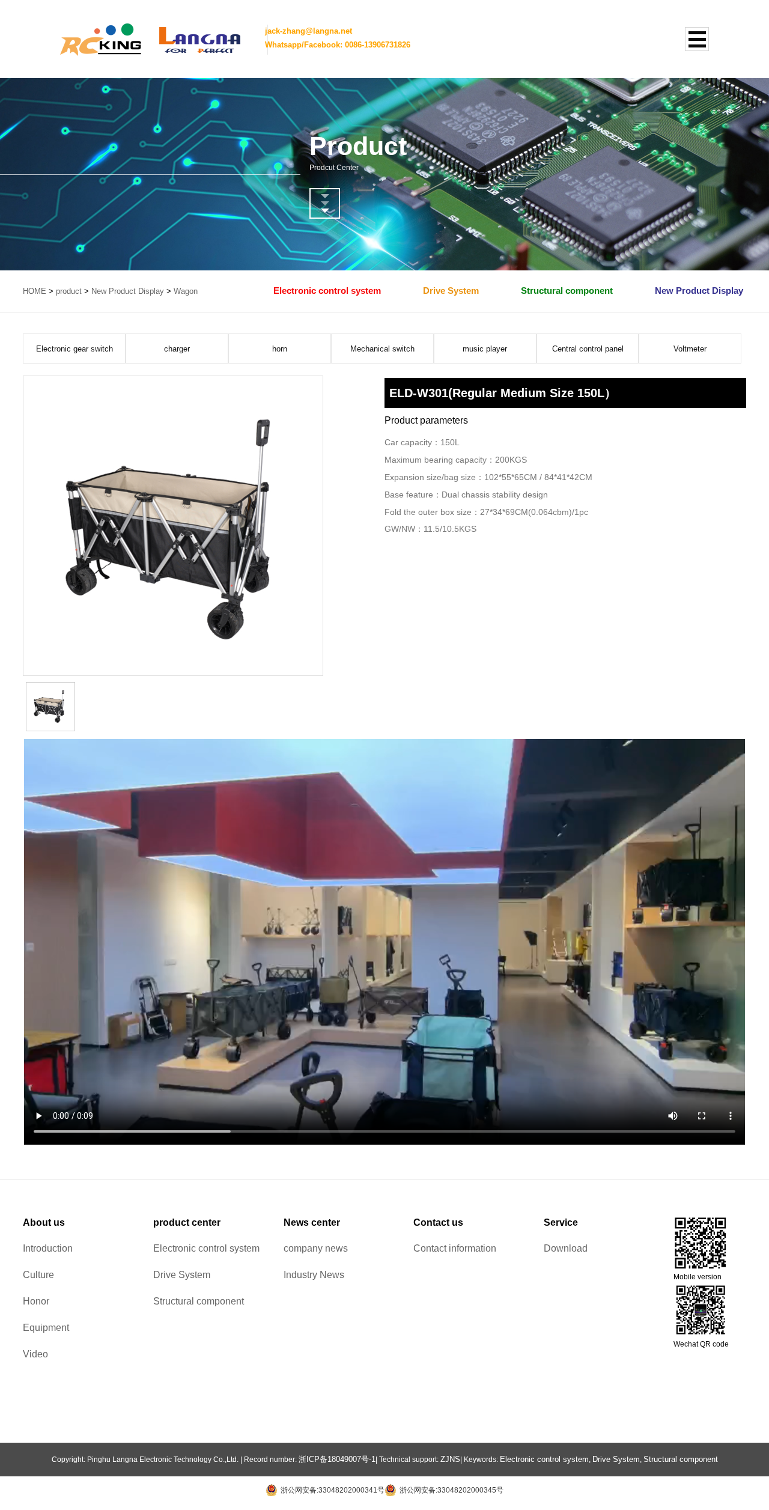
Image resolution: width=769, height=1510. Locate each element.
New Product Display (127, 291)
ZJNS (450, 1459)
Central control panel (588, 348)
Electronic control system (327, 290)
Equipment (46, 1328)
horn (279, 348)
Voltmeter (690, 348)
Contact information (454, 1248)
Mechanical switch (382, 348)
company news (316, 1248)
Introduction (48, 1248)
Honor (36, 1301)
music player (485, 348)
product (69, 291)
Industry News (314, 1275)
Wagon (186, 291)
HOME (34, 291)
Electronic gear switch (74, 348)
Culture (38, 1275)
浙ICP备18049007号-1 (337, 1459)
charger (177, 348)
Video (35, 1354)
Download (566, 1248)
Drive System (451, 290)
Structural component (567, 290)
